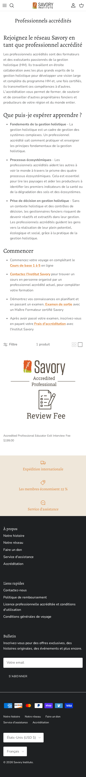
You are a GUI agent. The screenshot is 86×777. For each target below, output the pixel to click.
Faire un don (12, 549)
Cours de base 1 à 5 (25, 265)
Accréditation (13, 564)
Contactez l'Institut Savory (30, 274)
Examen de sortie (58, 304)
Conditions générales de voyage (27, 616)
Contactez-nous (15, 590)
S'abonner (18, 676)
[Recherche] (13, 5)
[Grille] (74, 344)
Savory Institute (23, 762)
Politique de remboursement (25, 597)
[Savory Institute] (43, 5)
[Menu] (4, 5)
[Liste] (80, 344)
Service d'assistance (18, 557)
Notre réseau (13, 542)
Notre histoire (13, 535)
